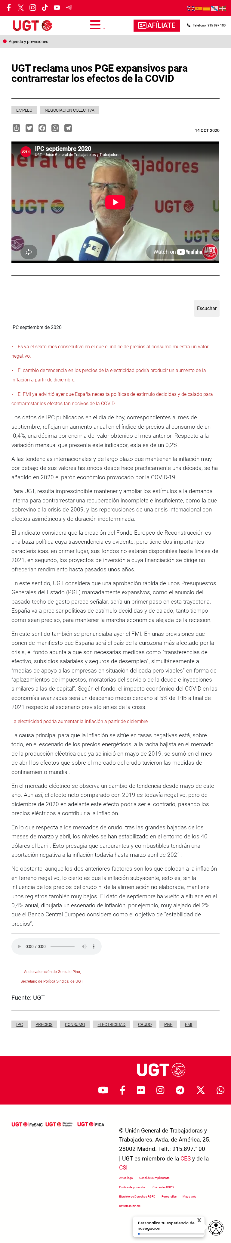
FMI (188, 1024)
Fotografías (169, 1196)
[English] (191, 8)
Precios (43, 1024)
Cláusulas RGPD (163, 1187)
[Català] (207, 8)
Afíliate (161, 25)
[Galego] (215, 8)
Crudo (145, 1024)
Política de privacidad (132, 1187)
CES (185, 1158)
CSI (123, 1167)
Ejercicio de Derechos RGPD (137, 1196)
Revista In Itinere (129, 1205)
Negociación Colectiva (69, 110)
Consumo (75, 1024)
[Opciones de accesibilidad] (215, 1227)
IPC (19, 1024)
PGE (168, 1024)
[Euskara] (222, 8)
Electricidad (111, 1024)
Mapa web (189, 1196)
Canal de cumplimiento (154, 1177)
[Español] (199, 8)
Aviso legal (126, 1177)
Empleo (24, 110)
